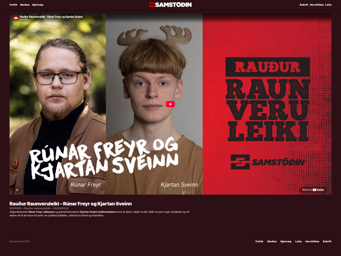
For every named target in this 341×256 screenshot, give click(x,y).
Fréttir (13, 4)
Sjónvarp (37, 4)
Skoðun (25, 4)
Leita (328, 4)
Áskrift (304, 4)
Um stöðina (317, 4)
